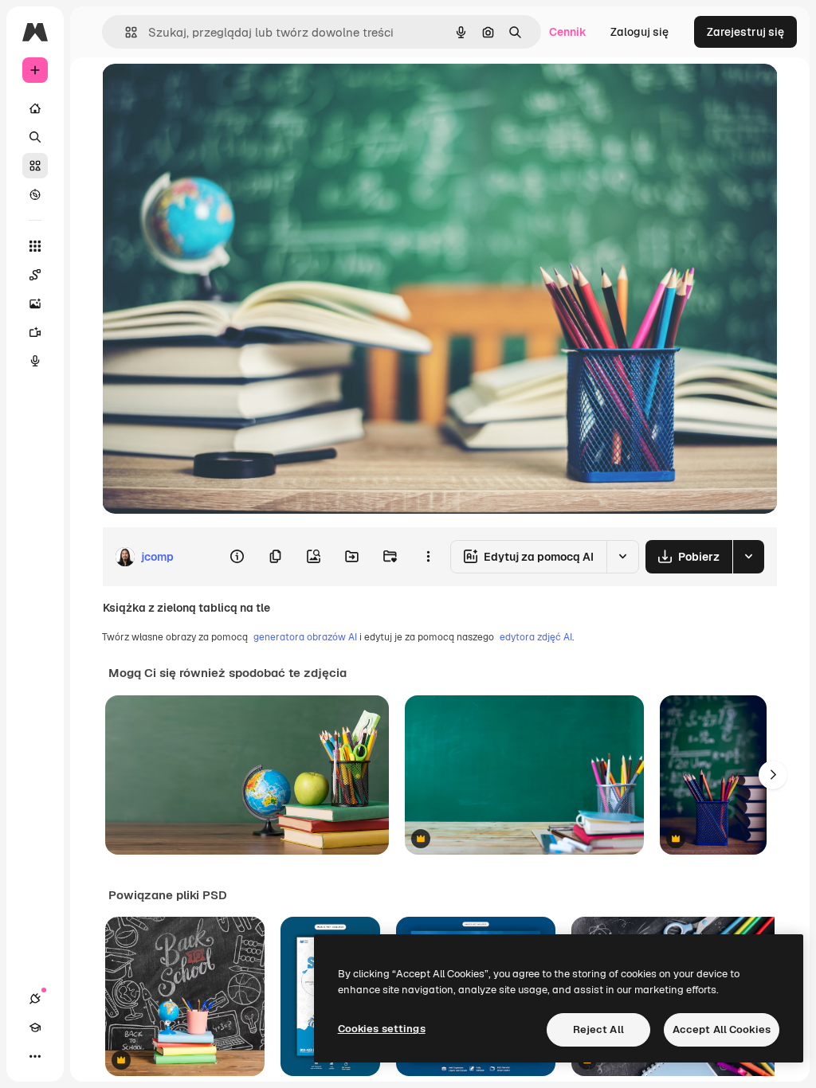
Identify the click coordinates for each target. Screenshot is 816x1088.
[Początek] (35, 108)
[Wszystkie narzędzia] (35, 246)
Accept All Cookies (722, 1029)
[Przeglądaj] (35, 194)
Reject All (598, 1029)
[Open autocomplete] (125, 32)
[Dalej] (773, 775)
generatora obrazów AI (305, 637)
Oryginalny (212, 93)
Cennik (567, 32)
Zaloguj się (639, 32)
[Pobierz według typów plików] (748, 556)
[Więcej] (35, 1056)
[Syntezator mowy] (35, 361)
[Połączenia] (35, 999)
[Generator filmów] (35, 332)
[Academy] (35, 1027)
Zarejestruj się (745, 32)
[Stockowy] (35, 165)
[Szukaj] (35, 137)
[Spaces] (35, 275)
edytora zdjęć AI (536, 637)
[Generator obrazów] (35, 303)
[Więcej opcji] (428, 557)
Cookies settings (382, 1028)
